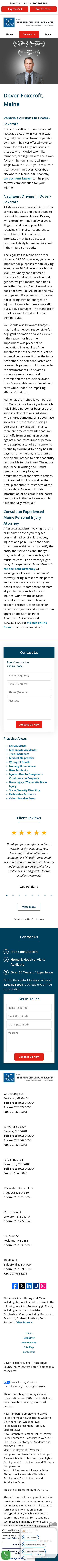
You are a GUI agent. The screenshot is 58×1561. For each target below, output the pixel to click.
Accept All (18, 1544)
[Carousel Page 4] (26, 895)
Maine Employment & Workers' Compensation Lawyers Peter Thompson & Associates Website (28, 1454)
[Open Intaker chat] (25, 1559)
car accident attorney (19, 569)
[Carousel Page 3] (19, 895)
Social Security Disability (24, 790)
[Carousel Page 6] (38, 895)
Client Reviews (29, 817)
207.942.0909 (22, 1140)
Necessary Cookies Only (17, 1552)
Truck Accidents (19, 754)
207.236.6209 (22, 1245)
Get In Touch (29, 998)
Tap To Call (15, 9)
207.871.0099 (22, 1269)
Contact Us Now (29, 724)
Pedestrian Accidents (22, 794)
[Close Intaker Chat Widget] (55, 1524)
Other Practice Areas (22, 798)
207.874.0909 (22, 1107)
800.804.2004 (26, 1103)
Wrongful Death (19, 762)
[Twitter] (22, 1286)
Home (9, 34)
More (48, 34)
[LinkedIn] (29, 1286)
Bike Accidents (18, 770)
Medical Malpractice (21, 758)
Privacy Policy (29, 1342)
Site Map (29, 1347)
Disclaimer (29, 1337)
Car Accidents (17, 746)
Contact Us (29, 34)
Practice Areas (15, 738)
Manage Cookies (35, 1386)
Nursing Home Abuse (22, 766)
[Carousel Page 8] (51, 895)
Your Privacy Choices (24, 1382)
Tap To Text (43, 9)
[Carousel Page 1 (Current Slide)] (7, 895)
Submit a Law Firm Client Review (29, 919)
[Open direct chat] (51, 1524)
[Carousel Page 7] (45, 895)
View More (29, 907)
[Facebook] (15, 1286)
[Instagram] (43, 1286)
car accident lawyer (18, 178)
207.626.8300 (22, 1197)
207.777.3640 (22, 1221)
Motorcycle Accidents (22, 750)
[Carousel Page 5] (32, 895)
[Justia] (36, 1286)
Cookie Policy (14, 1386)
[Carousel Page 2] (13, 895)
